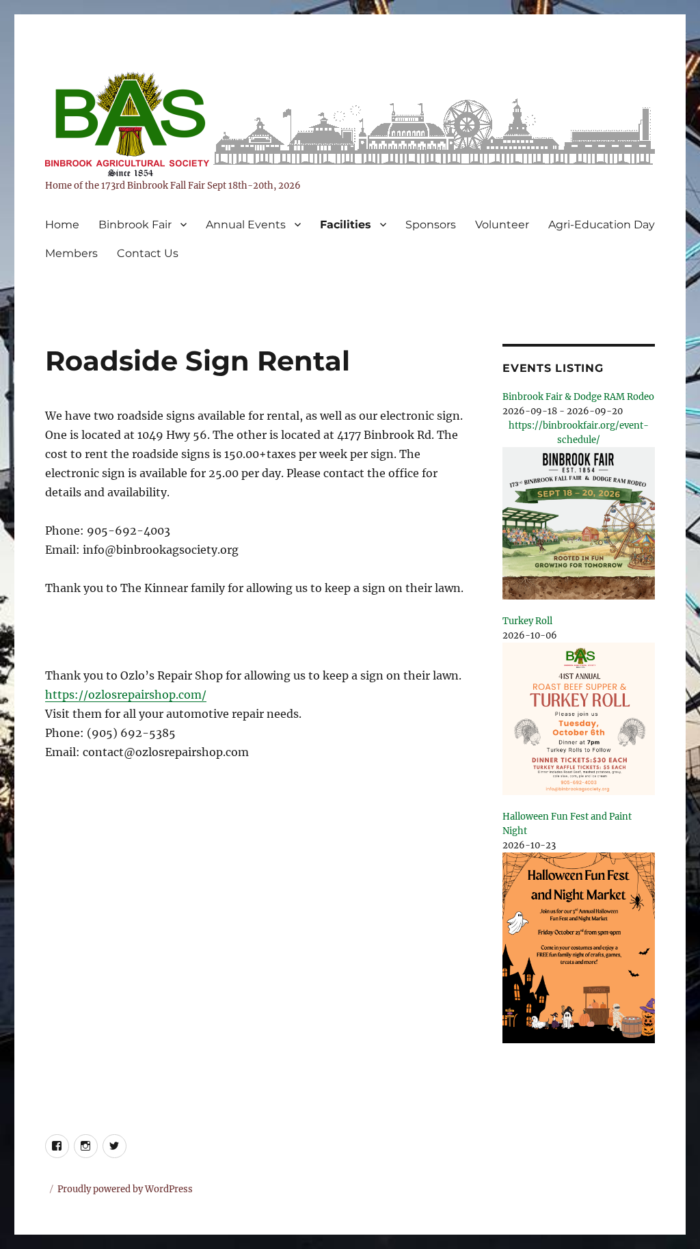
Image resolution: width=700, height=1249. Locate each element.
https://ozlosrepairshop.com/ (125, 694)
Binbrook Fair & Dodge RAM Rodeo (578, 397)
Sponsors (430, 224)
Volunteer (502, 224)
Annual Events (246, 224)
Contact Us (147, 253)
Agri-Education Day (601, 224)
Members (71, 253)
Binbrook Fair (135, 224)
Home (62, 224)
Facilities (345, 224)
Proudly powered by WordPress (125, 1189)
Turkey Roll (527, 621)
